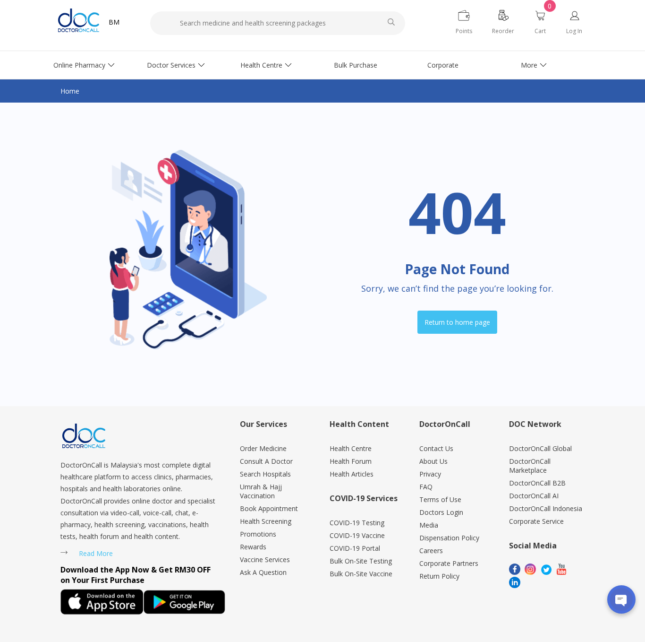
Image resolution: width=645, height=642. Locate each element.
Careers (431, 550)
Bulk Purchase (355, 65)
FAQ (426, 486)
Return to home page (457, 322)
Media (428, 525)
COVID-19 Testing (357, 522)
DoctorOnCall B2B (537, 482)
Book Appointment (269, 508)
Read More (96, 553)
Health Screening (265, 521)
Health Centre (261, 65)
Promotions (258, 533)
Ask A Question (263, 572)
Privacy (430, 473)
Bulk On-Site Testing (361, 560)
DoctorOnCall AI (534, 495)
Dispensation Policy (449, 537)
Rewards (253, 546)
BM (114, 21)
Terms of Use (440, 499)
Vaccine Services (265, 559)
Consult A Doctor (266, 461)
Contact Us (436, 448)
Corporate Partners (448, 563)
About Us (433, 461)
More (529, 65)
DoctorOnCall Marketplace (530, 466)
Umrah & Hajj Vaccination (261, 491)
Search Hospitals (265, 473)
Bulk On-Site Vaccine (361, 573)
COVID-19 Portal (355, 548)
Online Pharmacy (79, 65)
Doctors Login (441, 512)
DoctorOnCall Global (540, 448)
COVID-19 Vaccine (357, 535)
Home (69, 91)
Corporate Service (536, 521)
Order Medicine (263, 448)
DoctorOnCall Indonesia (545, 508)
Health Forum (351, 461)
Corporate (442, 65)
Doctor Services (171, 65)
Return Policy (439, 576)
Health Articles (351, 473)
